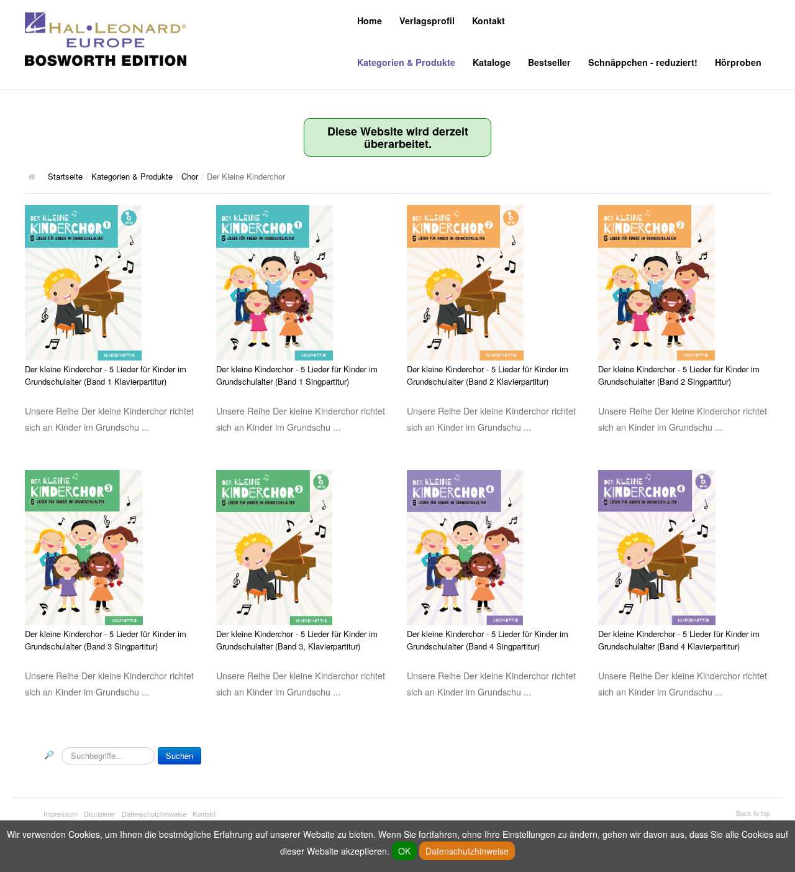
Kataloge (492, 62)
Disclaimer (100, 814)
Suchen (179, 755)
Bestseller (549, 62)
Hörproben (738, 62)
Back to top (753, 813)
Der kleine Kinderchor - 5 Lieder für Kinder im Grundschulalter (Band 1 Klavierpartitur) (105, 375)
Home (369, 20)
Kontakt (488, 20)
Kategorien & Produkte (406, 62)
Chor (189, 176)
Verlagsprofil (427, 20)
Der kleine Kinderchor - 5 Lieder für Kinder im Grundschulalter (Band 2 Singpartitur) (679, 375)
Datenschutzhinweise (154, 814)
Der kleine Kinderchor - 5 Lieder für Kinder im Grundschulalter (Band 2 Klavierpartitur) (487, 375)
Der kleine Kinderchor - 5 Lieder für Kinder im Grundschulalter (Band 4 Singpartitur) (487, 640)
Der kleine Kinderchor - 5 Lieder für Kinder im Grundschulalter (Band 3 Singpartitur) (105, 640)
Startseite (65, 176)
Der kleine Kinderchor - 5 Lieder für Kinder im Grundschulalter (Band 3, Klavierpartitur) (297, 640)
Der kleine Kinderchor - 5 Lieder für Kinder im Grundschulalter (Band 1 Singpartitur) (297, 375)
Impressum (60, 814)
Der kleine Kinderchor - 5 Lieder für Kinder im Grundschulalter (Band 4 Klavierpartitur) (679, 640)
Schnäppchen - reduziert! (642, 62)
